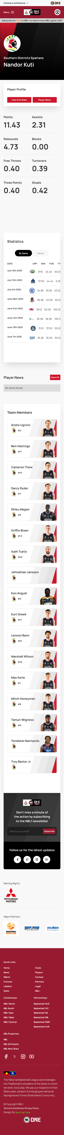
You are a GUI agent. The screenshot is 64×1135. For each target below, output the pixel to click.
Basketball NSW (42, 1021)
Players (39, 972)
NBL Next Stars (11, 1048)
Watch (7, 977)
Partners (39, 981)
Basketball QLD (41, 1003)
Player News (44, 99)
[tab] (23, 253)
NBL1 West (9, 1017)
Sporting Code (22, 1112)
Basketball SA (41, 1012)
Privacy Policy (32, 1108)
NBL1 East (8, 1012)
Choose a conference (14, 2)
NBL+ (37, 990)
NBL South (9, 1008)
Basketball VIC (41, 1008)
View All (55, 377)
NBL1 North (9, 1003)
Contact (39, 977)
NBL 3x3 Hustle (11, 1044)
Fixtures (8, 981)
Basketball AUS (41, 1026)
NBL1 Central (10, 1021)
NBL (6, 1039)
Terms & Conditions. (14, 1108)
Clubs (38, 967)
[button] (16, 3)
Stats (6, 990)
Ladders (8, 986)
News (6, 972)
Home (7, 967)
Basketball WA (41, 1017)
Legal (38, 986)
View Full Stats (19, 99)
